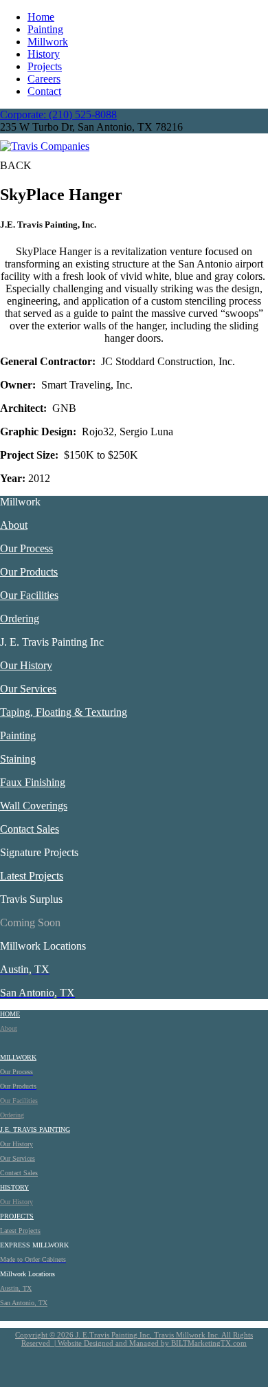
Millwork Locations (43, 946)
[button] (16, 165)
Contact (44, 91)
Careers (43, 79)
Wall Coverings (33, 805)
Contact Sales (29, 829)
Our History (26, 665)
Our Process (26, 548)
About (13, 525)
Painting (45, 29)
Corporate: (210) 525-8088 (58, 114)
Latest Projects (31, 876)
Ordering (19, 618)
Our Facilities (29, 595)
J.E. (6, 1129)
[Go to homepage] (44, 146)
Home (40, 17)
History (43, 54)
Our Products (29, 572)
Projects (44, 66)
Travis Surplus (31, 899)
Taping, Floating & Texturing (63, 712)
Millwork (47, 41)
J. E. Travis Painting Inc (52, 642)
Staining (18, 759)
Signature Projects (39, 852)
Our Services (28, 689)
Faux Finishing (32, 782)
